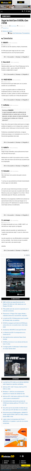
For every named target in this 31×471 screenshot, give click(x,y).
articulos (6, 461)
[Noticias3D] (6, 2)
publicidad (23, 463)
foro (13, 461)
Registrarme (17, 4)
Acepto (26, 465)
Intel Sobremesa (17, 33)
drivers (6, 463)
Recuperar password (23, 4)
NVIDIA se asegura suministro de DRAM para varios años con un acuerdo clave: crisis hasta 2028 (15, 325)
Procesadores (26, 33)
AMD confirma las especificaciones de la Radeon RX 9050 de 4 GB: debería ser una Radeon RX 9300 (14, 304)
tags (13, 463)
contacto (23, 461)
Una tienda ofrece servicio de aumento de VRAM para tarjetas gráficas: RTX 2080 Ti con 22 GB (15, 403)
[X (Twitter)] (24, 11)
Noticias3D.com (6, 28)
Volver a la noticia (7, 31)
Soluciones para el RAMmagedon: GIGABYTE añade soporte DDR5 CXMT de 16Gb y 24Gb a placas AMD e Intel (15, 414)
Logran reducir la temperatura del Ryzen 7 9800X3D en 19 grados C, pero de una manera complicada (15, 421)
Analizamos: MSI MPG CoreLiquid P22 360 (14, 330)
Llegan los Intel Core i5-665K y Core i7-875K (14, 22)
